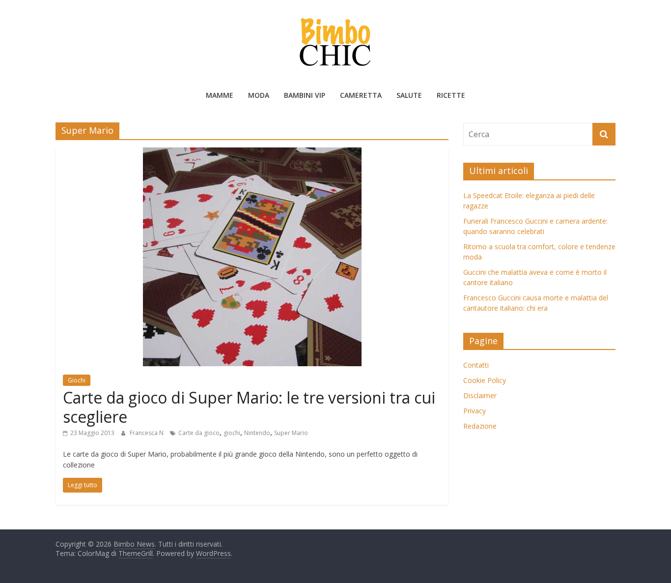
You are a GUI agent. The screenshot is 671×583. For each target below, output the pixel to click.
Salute (409, 95)
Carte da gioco (199, 433)
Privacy (474, 410)
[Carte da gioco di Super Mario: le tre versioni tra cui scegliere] (252, 153)
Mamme (219, 95)
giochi (232, 433)
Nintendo (257, 433)
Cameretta (361, 95)
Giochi (76, 380)
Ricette (451, 95)
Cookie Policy (484, 380)
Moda (258, 95)
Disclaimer (480, 395)
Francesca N (147, 433)
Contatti (476, 365)
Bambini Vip (304, 95)
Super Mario (291, 433)
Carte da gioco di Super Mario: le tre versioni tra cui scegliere (249, 407)
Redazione (480, 426)
